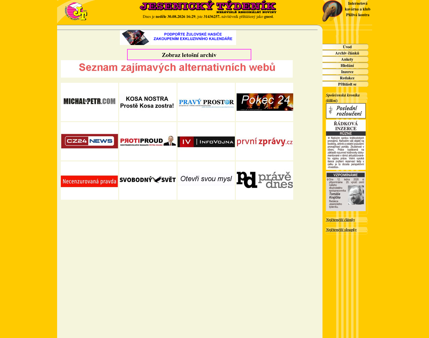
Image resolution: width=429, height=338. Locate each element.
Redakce (347, 78)
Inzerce (347, 71)
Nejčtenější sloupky (341, 229)
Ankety (347, 59)
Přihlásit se (347, 84)
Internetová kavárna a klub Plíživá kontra (357, 8)
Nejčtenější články (340, 219)
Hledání (347, 65)
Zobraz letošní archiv (189, 54)
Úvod (347, 46)
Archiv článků (347, 53)
